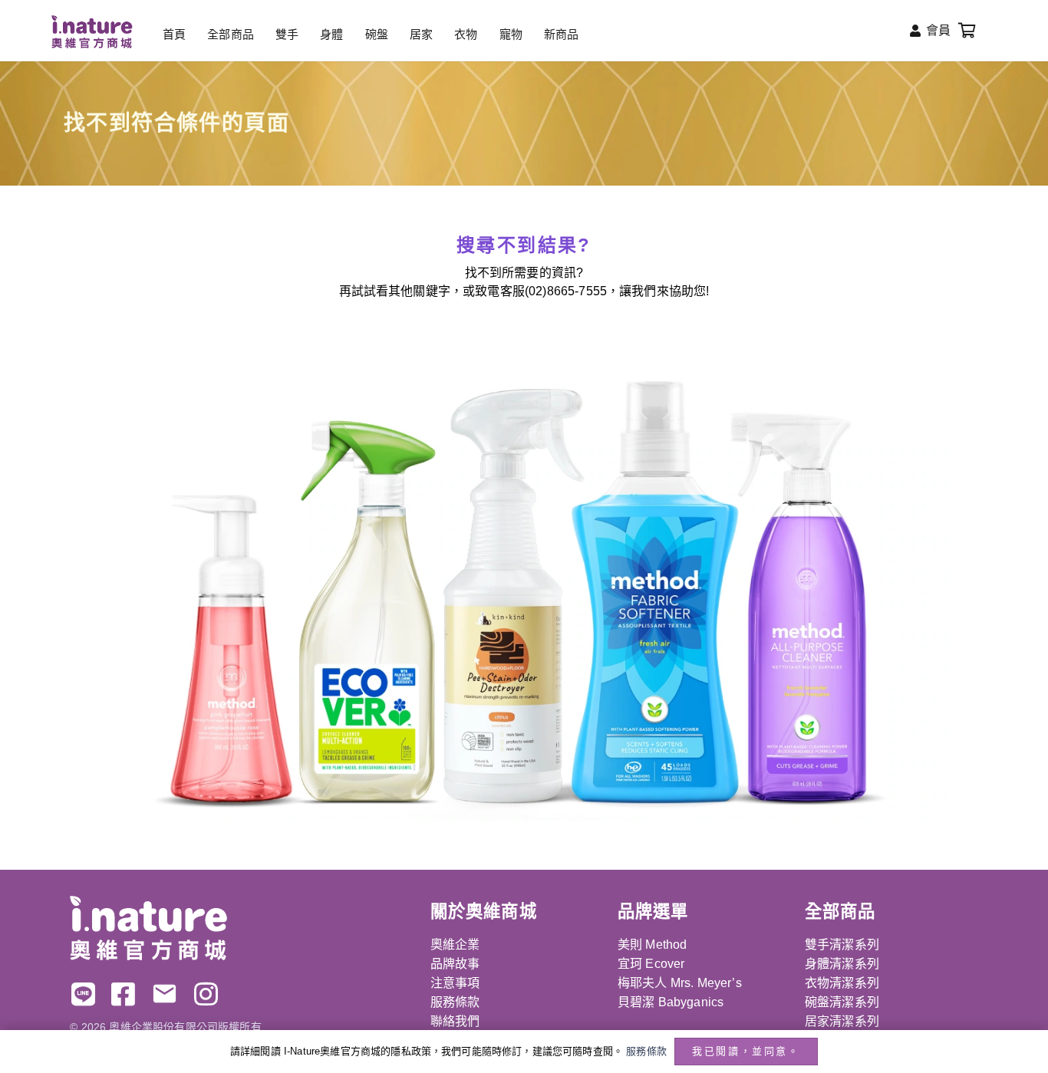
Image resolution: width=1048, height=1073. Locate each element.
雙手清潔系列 (842, 944)
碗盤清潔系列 (842, 1002)
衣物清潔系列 (842, 982)
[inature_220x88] (91, 32)
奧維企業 (455, 944)
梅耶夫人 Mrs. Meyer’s (680, 982)
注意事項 (455, 982)
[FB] (123, 993)
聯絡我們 (455, 1021)
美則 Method (652, 944)
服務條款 (455, 1002)
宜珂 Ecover (651, 963)
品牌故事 (455, 963)
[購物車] (967, 30)
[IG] (206, 993)
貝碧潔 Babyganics (670, 1002)
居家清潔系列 (842, 1021)
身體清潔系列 (842, 963)
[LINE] (83, 993)
